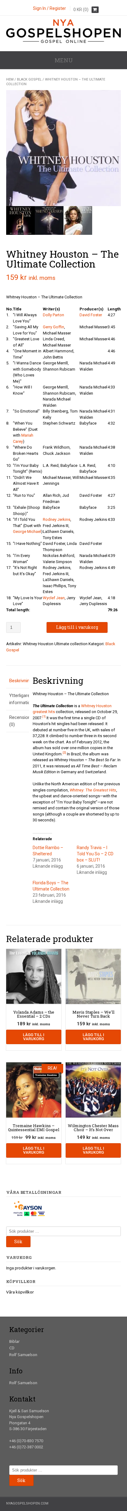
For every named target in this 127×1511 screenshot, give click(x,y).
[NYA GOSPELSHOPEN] (63, 41)
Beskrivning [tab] (17, 680)
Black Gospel (29, 79)
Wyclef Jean (54, 598)
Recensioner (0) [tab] (17, 721)
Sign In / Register (49, 8)
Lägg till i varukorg (77, 627)
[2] (64, 752)
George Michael (27, 531)
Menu (64, 60)
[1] (44, 716)
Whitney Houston (96, 706)
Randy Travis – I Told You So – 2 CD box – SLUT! (95, 853)
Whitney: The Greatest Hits (93, 790)
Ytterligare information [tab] (17, 699)
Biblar (14, 1341)
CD (11, 1348)
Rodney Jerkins (56, 519)
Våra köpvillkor (20, 1292)
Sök (18, 1241)
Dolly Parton (53, 315)
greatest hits (44, 711)
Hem (10, 79)
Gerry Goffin (53, 327)
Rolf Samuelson (23, 1354)
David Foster (91, 315)
